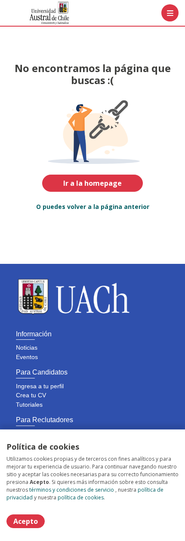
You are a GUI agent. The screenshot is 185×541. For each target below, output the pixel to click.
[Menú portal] (170, 12)
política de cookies (81, 497)
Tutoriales (29, 404)
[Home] (37, 13)
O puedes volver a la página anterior (92, 206)
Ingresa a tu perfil (40, 386)
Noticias (26, 347)
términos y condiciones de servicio (71, 489)
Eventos (27, 357)
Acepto (25, 521)
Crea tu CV (31, 395)
